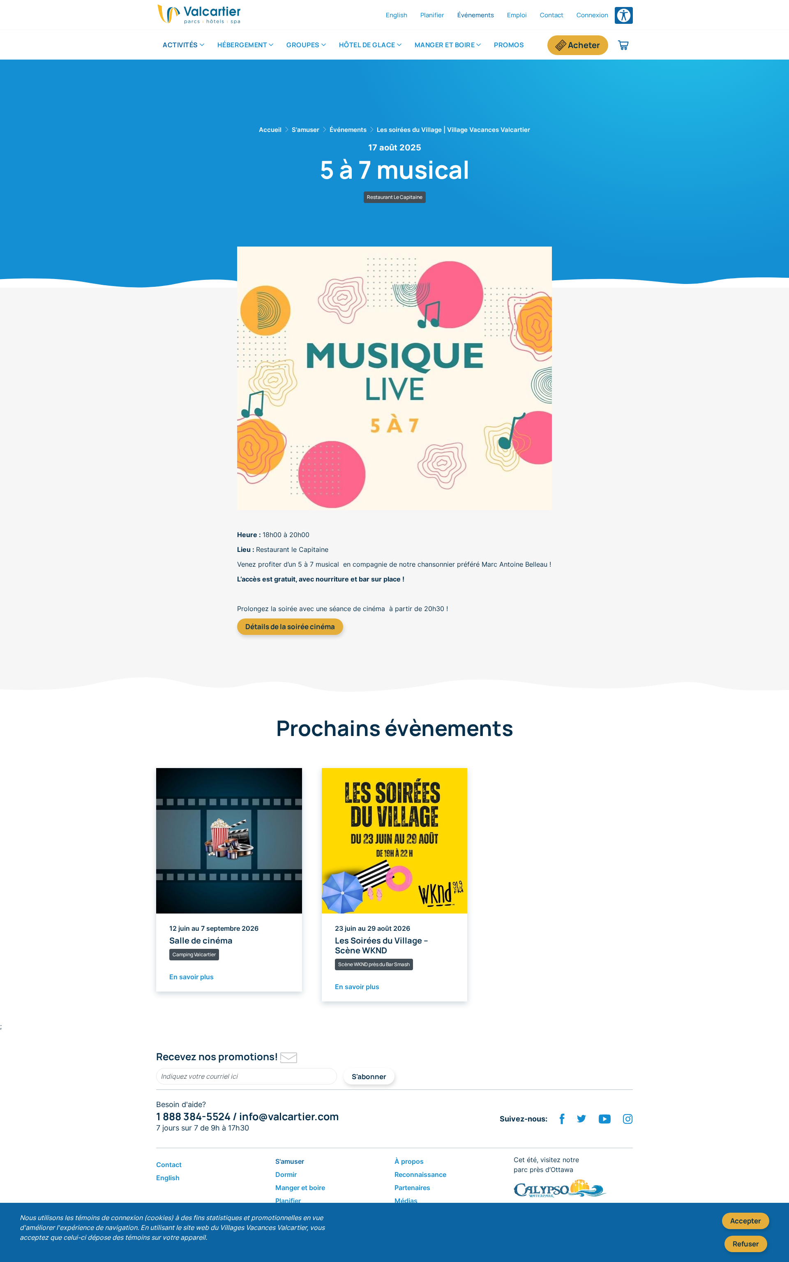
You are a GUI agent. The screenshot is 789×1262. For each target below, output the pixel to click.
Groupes (303, 44)
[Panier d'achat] (623, 45)
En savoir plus (191, 977)
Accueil (270, 130)
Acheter (584, 45)
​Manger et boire (445, 44)
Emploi (517, 15)
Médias (406, 1201)
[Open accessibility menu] (624, 15)
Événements (475, 15)
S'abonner (369, 1076)
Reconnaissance (420, 1174)
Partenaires (412, 1188)
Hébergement (242, 44)
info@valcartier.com (289, 1116)
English (396, 15)
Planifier (432, 15)
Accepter (745, 1220)
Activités (180, 44)
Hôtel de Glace (367, 44)
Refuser (746, 1243)
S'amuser (305, 130)
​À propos (409, 1161)
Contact (551, 15)
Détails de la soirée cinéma (290, 626)
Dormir (286, 1174)
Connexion (592, 15)
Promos (509, 44)
